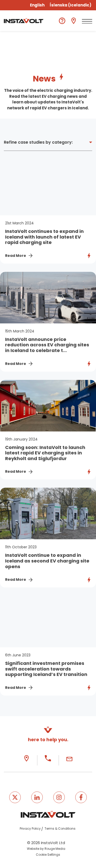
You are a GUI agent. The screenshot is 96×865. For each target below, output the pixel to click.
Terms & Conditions (60, 828)
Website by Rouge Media (46, 848)
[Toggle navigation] (87, 21)
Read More (15, 255)
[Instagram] (59, 797)
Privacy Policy (30, 828)
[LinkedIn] (37, 797)
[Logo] (24, 20)
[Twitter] (15, 797)
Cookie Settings (48, 854)
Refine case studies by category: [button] (38, 142)
